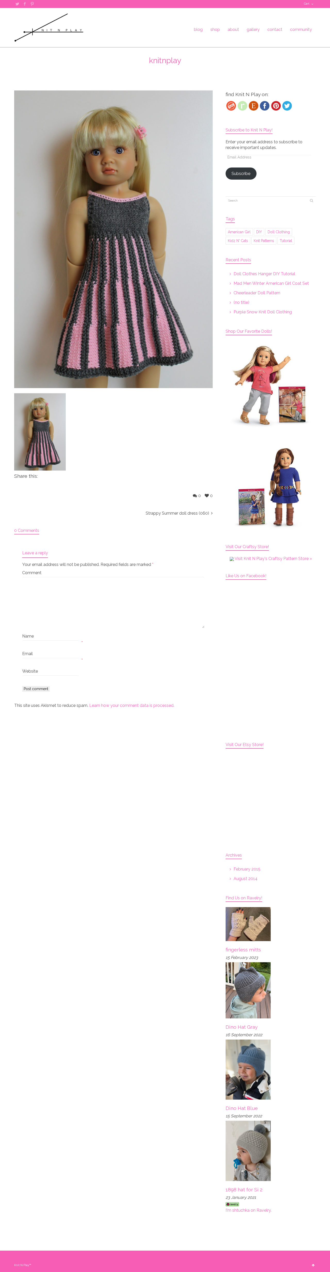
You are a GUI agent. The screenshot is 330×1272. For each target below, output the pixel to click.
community (301, 29)
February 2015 (247, 869)
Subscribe (241, 173)
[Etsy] (253, 105)
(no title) (241, 302)
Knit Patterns (264, 241)
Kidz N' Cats (238, 241)
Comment (32, 572)
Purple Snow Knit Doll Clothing (263, 311)
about (233, 29)
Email (27, 653)
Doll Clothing (279, 232)
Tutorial (286, 241)
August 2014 (246, 878)
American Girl (239, 232)
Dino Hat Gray (242, 1027)
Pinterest (32, 4)
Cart (306, 3)
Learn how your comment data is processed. (131, 705)
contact (274, 29)
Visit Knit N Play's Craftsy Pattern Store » (273, 558)
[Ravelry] (242, 105)
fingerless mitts (243, 949)
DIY (259, 232)
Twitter (17, 4)
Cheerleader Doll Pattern (257, 292)
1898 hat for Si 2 (244, 1189)
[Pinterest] (276, 105)
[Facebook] (264, 105)
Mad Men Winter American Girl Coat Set (271, 283)
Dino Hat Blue (242, 1108)
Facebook (25, 4)
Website (30, 671)
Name (28, 636)
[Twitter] (287, 105)
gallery (253, 29)
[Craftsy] (231, 105)
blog (198, 29)
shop (215, 29)
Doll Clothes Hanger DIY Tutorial (264, 273)
